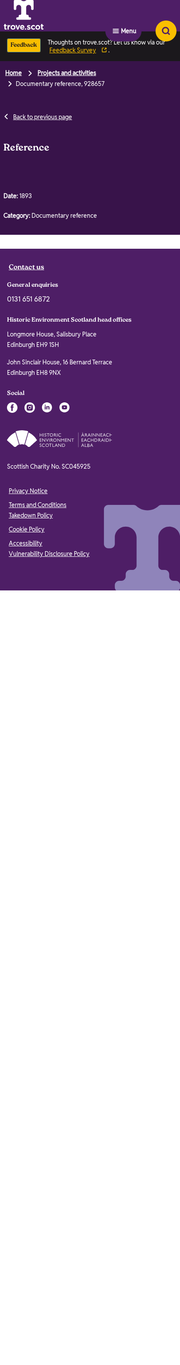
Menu (128, 16)
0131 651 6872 (28, 641)
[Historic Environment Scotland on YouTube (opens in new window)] (64, 749)
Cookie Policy (27, 871)
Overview (26, 246)
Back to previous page (42, 117)
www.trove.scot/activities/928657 (90, 314)
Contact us (26, 610)
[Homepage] (45, 15)
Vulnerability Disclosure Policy (49, 896)
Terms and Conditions (37, 847)
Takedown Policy (31, 857)
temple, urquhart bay (42, 495)
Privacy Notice (28, 833)
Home (13, 73)
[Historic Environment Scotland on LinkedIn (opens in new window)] (47, 749)
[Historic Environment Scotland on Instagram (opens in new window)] (29, 749)
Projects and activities (67, 73)
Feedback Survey (72, 50)
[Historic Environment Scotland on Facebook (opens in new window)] (12, 749)
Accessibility (25, 885)
